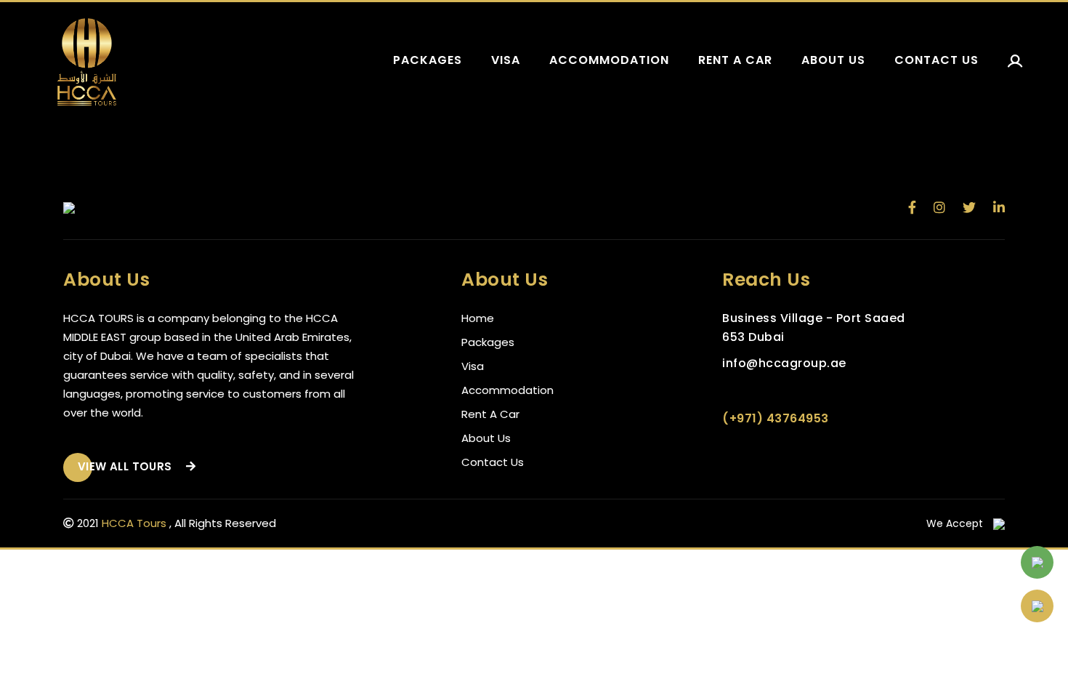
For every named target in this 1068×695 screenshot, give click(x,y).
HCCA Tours (134, 523)
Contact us (936, 60)
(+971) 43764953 (775, 418)
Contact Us (492, 462)
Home (477, 318)
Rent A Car (490, 414)
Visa (505, 60)
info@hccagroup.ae (784, 363)
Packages (427, 60)
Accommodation (609, 60)
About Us (486, 438)
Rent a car (735, 60)
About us (833, 60)
